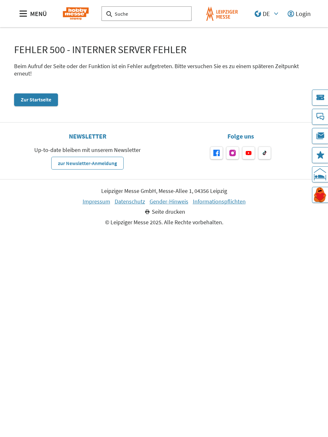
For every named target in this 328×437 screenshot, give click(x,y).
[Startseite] (76, 13)
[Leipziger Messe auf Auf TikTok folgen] (264, 153)
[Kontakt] (320, 117)
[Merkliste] (320, 155)
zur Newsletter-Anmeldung (87, 163)
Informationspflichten (219, 201)
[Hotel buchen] (320, 174)
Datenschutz (130, 201)
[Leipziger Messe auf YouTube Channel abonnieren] (248, 153)
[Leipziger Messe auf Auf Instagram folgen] (232, 153)
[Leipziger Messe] (222, 13)
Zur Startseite (36, 99)
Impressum (96, 201)
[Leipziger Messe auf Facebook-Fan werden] (216, 153)
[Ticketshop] (320, 98)
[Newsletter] (320, 136)
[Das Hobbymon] (320, 195)
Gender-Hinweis (169, 201)
